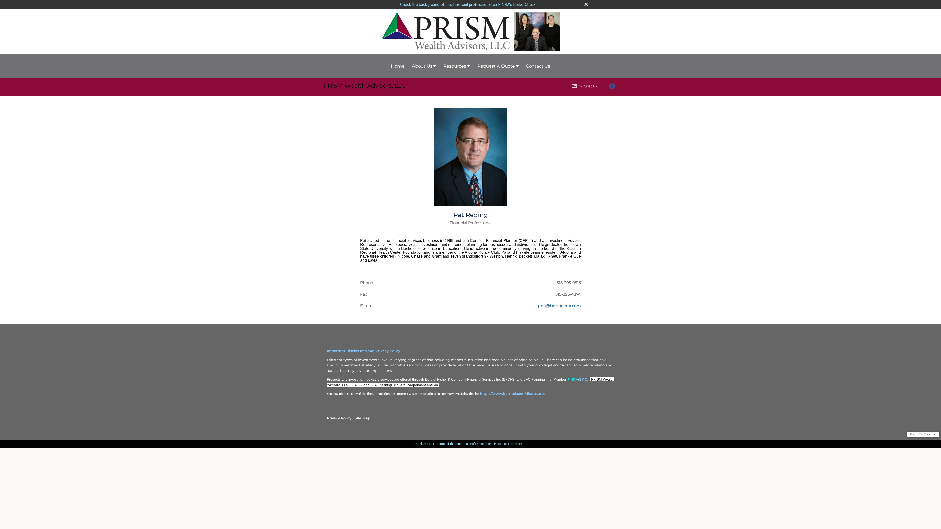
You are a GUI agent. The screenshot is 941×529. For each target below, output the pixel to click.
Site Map (362, 418)
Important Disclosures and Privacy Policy (363, 351)
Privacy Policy (339, 418)
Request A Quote (496, 66)
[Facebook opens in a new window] (612, 88)
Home (398, 66)
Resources (454, 66)
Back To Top (920, 434)
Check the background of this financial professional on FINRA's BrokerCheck (468, 4)
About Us (422, 66)
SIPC (583, 379)
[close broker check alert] (586, 4)
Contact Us (538, 66)
